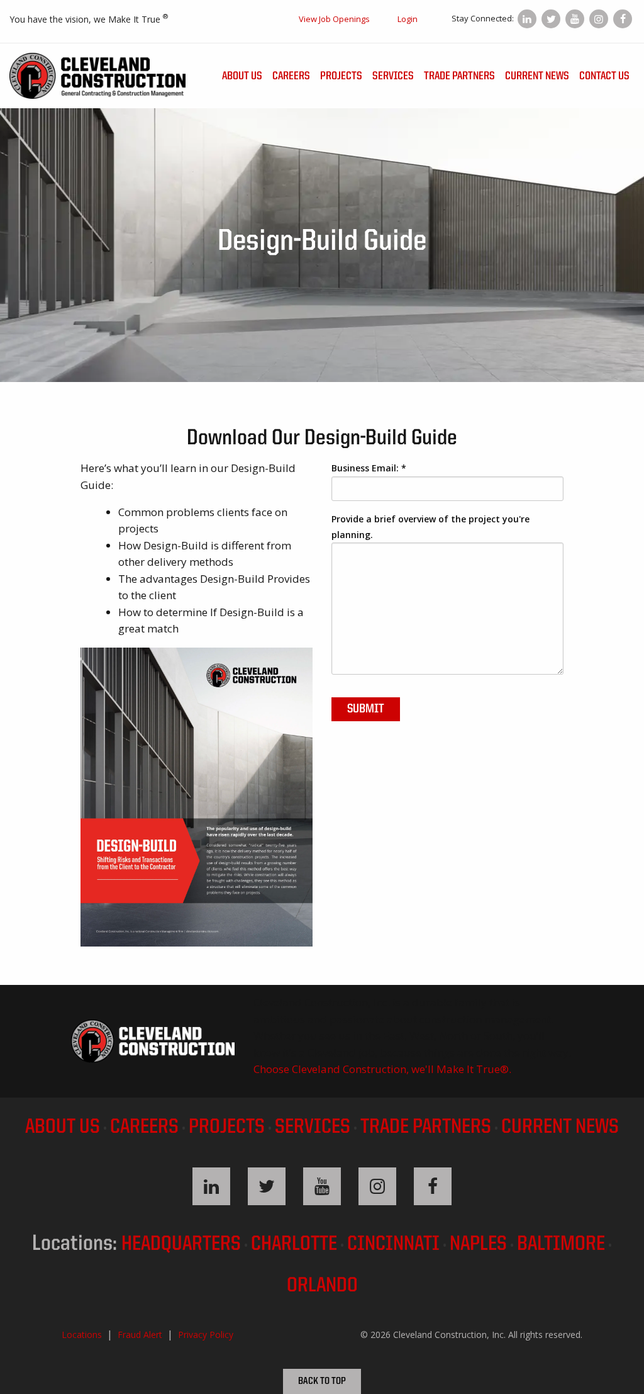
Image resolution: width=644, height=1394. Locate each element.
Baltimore (561, 1244)
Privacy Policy (205, 1335)
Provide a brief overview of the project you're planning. (430, 527)
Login (407, 19)
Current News (537, 76)
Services (393, 76)
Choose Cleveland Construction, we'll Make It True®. (382, 1069)
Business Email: (368, 468)
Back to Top (322, 1381)
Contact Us (604, 76)
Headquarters (181, 1244)
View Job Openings (334, 19)
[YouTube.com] (574, 18)
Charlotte (294, 1244)
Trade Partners (459, 76)
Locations (82, 1335)
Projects (341, 76)
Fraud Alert (140, 1335)
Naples (478, 1244)
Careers (291, 76)
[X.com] (550, 18)
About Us (242, 76)
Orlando (322, 1286)
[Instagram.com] (598, 18)
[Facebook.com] (622, 18)
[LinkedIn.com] (527, 18)
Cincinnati (393, 1244)
